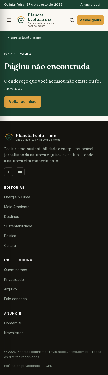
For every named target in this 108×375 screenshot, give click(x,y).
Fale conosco (15, 299)
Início (8, 54)
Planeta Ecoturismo (24, 37)
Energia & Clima (17, 197)
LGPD (48, 366)
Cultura (10, 246)
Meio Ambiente (17, 207)
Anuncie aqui (90, 4)
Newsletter (13, 333)
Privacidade (14, 280)
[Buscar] (72, 20)
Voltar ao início (23, 102)
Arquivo (10, 289)
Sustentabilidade (18, 226)
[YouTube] (20, 172)
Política (10, 236)
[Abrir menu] (9, 20)
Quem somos (15, 270)
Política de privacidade (22, 366)
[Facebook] (8, 172)
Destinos (11, 216)
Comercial (12, 323)
